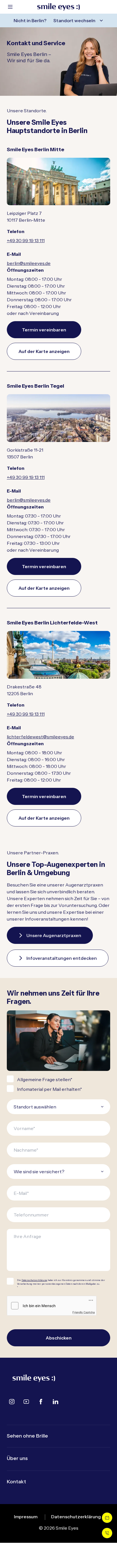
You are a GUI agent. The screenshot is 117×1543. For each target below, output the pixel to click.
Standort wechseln (74, 20)
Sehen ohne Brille (27, 1436)
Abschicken (59, 1338)
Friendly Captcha (83, 1312)
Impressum (25, 1516)
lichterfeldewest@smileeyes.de (40, 737)
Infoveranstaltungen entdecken (61, 958)
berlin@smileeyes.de (29, 263)
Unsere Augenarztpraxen (53, 935)
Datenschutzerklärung (34, 1280)
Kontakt (16, 1481)
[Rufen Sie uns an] (107, 1533)
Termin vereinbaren (44, 330)
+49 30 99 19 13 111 (26, 240)
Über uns (17, 1458)
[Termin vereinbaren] (107, 1517)
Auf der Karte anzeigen (44, 351)
